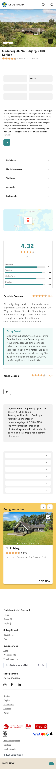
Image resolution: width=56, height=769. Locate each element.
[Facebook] (14, 684)
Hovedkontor (9, 635)
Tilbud (6, 615)
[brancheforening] (13, 728)
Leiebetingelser (10, 749)
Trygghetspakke (10, 659)
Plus (5, 639)
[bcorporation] (5, 736)
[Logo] (12, 4)
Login (5, 650)
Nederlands (8, 704)
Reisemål (7, 619)
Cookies (7, 745)
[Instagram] (6, 684)
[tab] (17, 543)
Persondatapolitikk (11, 740)
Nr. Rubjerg (13, 548)
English (6, 700)
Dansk (6, 713)
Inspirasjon (8, 623)
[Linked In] (21, 684)
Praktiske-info (9, 654)
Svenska (7, 708)
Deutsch (7, 696)
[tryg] (42, 728)
